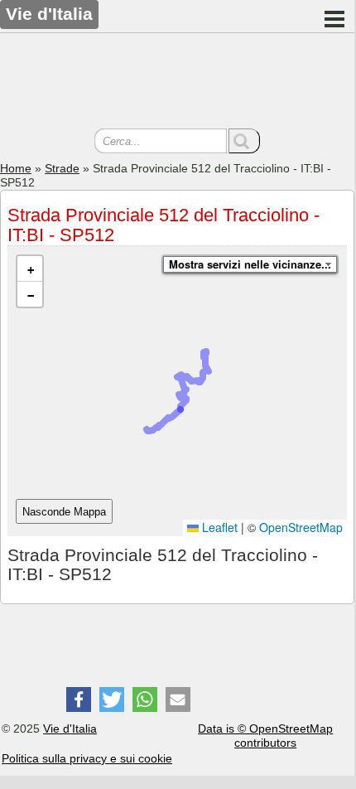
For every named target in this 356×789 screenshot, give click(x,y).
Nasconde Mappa (64, 512)
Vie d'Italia (70, 728)
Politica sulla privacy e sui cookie (87, 758)
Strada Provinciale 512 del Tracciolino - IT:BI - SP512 (163, 225)
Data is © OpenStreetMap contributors (265, 735)
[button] (29, 269)
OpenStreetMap (301, 527)
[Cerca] (244, 140)
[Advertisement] (177, 83)
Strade (62, 168)
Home (15, 168)
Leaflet (218, 527)
